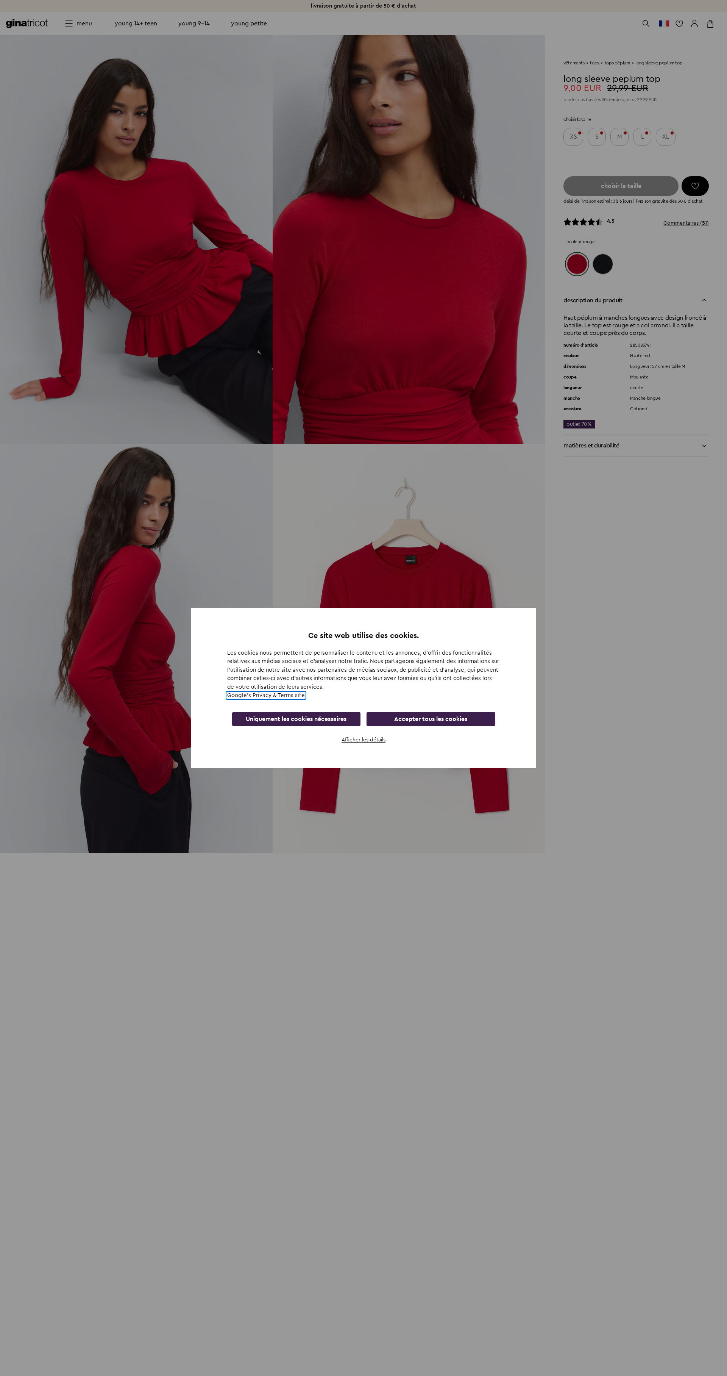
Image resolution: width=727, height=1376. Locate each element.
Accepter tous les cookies (430, 719)
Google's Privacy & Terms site (266, 695)
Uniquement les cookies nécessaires (296, 719)
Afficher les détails (363, 740)
